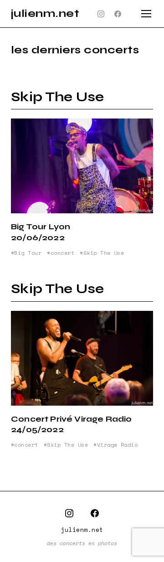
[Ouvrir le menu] (146, 13)
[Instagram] (101, 13)
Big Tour (27, 253)
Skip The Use (57, 97)
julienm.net (45, 13)
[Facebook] (118, 13)
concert (62, 253)
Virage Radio (117, 445)
